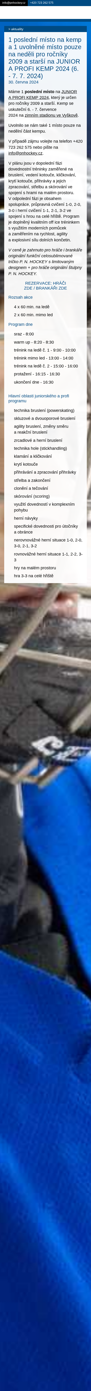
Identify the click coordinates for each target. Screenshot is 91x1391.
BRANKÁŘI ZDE (51, 288)
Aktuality (17, 29)
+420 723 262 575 (41, 2)
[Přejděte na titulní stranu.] (23, 12)
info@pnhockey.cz (25, 153)
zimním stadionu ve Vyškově (51, 115)
